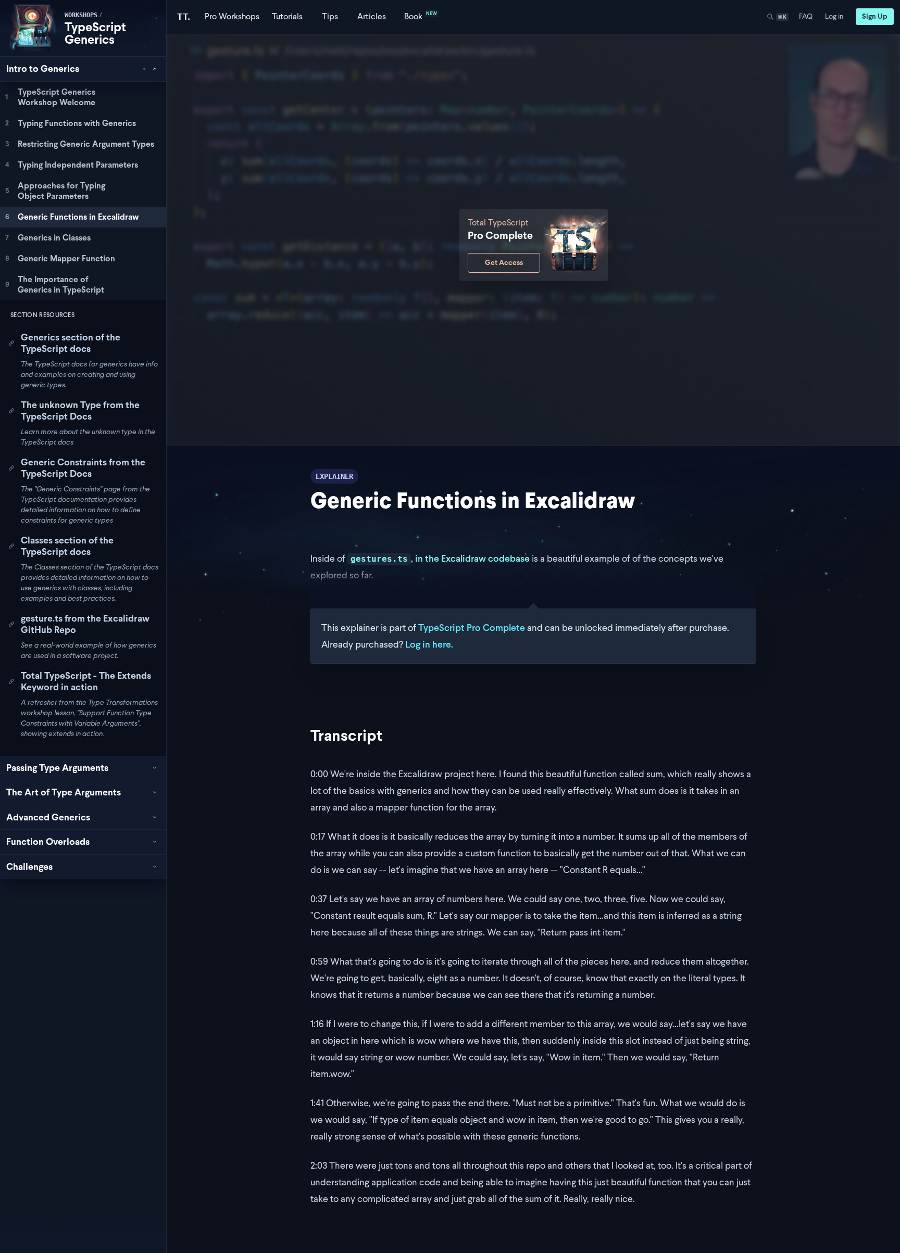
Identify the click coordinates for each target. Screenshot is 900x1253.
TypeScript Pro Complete (471, 627)
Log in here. (429, 644)
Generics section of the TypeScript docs (70, 343)
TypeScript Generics (95, 33)
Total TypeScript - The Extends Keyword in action (86, 681)
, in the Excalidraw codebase (440, 558)
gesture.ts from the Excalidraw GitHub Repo (85, 624)
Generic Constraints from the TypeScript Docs (83, 467)
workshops (81, 15)
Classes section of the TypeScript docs (67, 546)
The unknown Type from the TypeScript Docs (80, 410)
